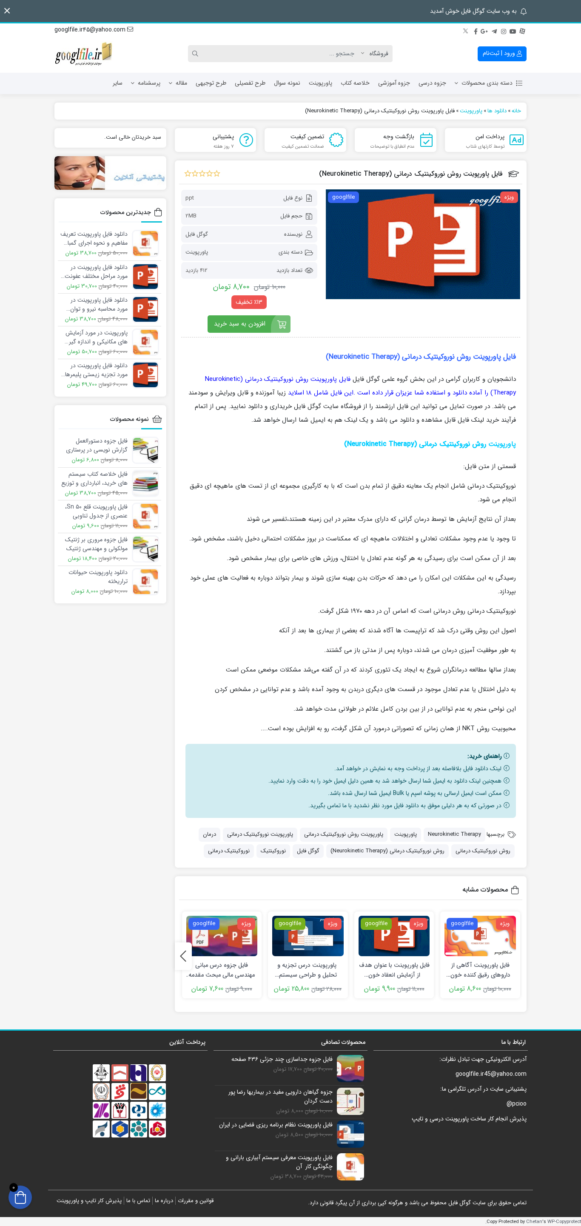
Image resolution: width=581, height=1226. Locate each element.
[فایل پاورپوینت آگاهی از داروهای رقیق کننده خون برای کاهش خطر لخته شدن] (480, 936)
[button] (7, 10)
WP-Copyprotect (564, 1222)
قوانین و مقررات (196, 1200)
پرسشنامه (149, 83)
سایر (117, 83)
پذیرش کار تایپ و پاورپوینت (89, 1200)
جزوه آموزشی (394, 83)
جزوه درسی (432, 83)
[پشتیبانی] (110, 173)
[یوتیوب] (513, 30)
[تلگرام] (494, 30)
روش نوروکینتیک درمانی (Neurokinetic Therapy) (387, 850)
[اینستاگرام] (503, 30)
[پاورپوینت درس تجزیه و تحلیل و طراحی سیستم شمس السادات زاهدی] (308, 936)
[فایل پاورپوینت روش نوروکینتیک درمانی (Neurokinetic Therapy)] (423, 244)
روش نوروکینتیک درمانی (483, 850)
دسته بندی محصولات (487, 83)
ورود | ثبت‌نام (500, 53)
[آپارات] (522, 30)
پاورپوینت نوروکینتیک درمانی (260, 834)
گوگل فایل (196, 234)
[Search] (196, 53)
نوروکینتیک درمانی (229, 850)
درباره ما (164, 1200)
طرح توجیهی (211, 83)
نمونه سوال (287, 83)
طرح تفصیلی (250, 83)
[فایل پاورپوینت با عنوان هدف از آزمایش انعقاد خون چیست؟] (394, 936)
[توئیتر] (466, 30)
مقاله (181, 83)
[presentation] (183, 956)
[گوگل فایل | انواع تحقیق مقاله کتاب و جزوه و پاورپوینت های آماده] (84, 53)
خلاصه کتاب (355, 83)
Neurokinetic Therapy (454, 834)
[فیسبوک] (475, 30)
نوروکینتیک (273, 850)
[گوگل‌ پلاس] (484, 30)
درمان (209, 834)
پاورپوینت (320, 83)
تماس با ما (138, 1200)
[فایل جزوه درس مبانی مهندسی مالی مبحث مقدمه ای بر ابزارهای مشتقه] (222, 936)
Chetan (534, 1222)
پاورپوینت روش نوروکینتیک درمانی (343, 834)
